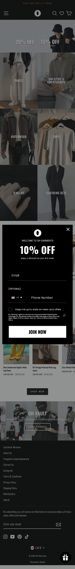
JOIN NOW (37, 331)
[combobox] (16, 298)
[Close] (68, 229)
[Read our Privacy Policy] (64, 315)
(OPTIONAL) (14, 288)
